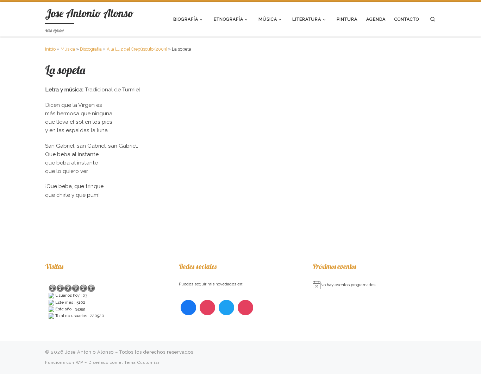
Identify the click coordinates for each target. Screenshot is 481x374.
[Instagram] (207, 307)
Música (68, 49)
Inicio (50, 49)
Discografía (91, 49)
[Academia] (245, 307)
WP (79, 362)
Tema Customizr (142, 362)
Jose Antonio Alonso (89, 352)
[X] (226, 307)
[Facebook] (188, 307)
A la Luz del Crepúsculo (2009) (137, 49)
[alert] (374, 285)
